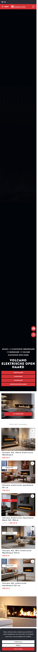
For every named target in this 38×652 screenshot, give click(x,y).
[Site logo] (18, 7)
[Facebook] (33, 328)
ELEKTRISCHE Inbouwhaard (23, 349)
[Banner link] (18, 406)
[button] (32, 430)
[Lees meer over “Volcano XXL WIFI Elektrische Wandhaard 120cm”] (32, 529)
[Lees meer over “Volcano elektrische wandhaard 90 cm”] (32, 463)
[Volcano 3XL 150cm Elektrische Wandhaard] (18, 439)
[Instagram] (33, 334)
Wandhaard (14, 352)
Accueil (5, 349)
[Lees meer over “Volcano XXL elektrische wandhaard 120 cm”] (32, 561)
